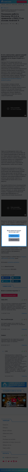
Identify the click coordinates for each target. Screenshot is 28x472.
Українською (14, 236)
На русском (14, 239)
